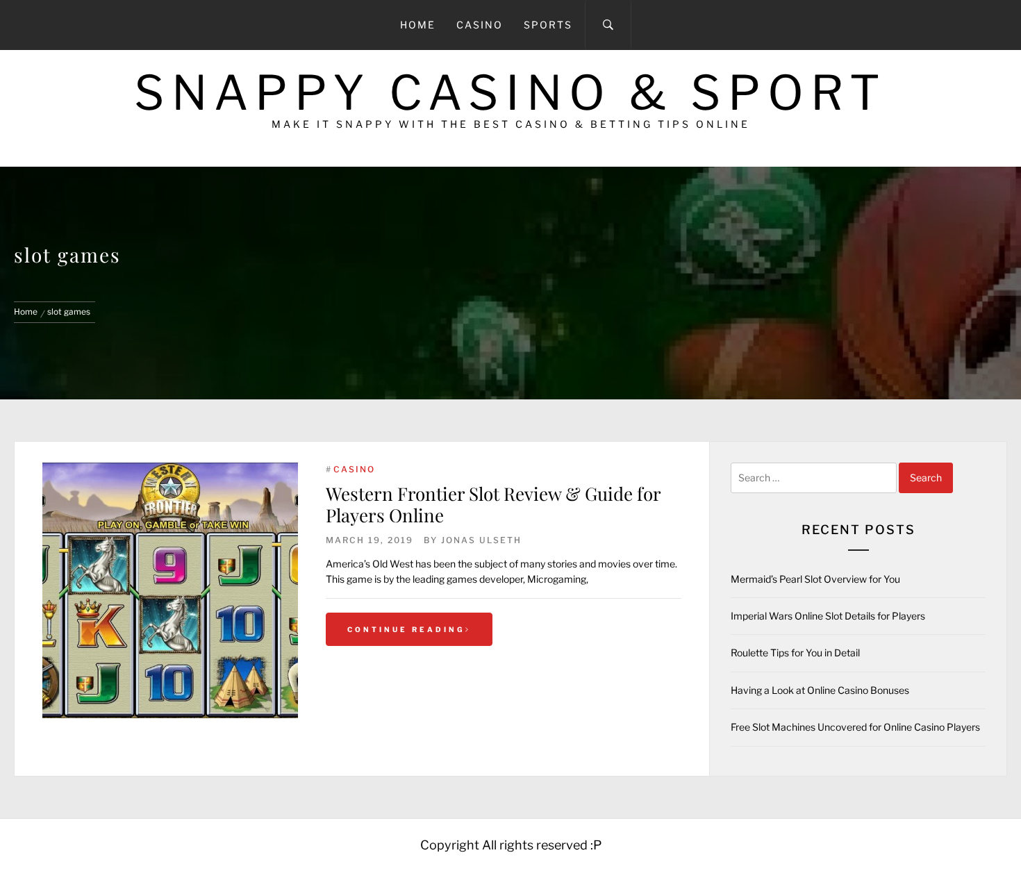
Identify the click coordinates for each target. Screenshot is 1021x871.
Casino (479, 25)
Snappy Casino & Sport (510, 93)
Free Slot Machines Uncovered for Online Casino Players (855, 727)
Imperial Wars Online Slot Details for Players (828, 616)
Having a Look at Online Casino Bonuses (820, 690)
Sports (548, 25)
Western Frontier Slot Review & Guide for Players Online (493, 504)
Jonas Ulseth (481, 540)
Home (417, 25)
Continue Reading (406, 629)
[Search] (608, 25)
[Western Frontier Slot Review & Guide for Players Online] (170, 590)
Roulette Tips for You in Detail (795, 652)
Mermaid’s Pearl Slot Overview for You (815, 579)
